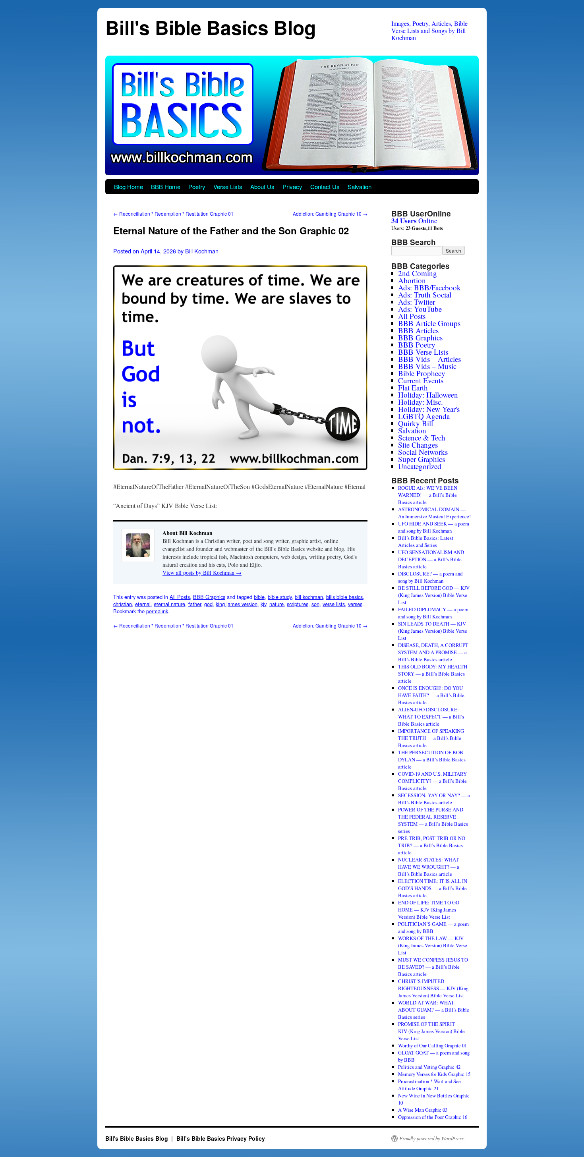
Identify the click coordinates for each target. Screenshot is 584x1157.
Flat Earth (413, 387)
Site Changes (418, 445)
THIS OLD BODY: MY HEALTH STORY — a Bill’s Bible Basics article (432, 673)
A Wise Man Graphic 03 (422, 1109)
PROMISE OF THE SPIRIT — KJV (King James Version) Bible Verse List (431, 1031)
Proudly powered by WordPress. (432, 1138)
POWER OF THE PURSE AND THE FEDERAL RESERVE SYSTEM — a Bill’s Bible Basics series (433, 820)
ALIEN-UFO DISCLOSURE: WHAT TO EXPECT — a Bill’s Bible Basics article (431, 716)
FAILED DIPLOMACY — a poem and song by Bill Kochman (433, 613)
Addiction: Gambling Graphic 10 (330, 213)
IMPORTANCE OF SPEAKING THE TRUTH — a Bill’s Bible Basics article (431, 738)
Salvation (359, 186)
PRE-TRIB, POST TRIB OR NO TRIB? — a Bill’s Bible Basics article (431, 845)
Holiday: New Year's (429, 409)
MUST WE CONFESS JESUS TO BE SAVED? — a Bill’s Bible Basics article (433, 966)
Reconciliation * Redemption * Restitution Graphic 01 (173, 213)
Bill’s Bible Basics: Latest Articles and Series (425, 541)
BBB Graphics (209, 597)
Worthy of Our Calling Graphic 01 (432, 1045)
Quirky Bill (415, 423)
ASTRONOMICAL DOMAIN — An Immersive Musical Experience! (434, 513)
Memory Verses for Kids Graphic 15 (434, 1074)
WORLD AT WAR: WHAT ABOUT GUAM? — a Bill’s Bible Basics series (433, 1009)
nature (276, 604)
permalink (157, 611)
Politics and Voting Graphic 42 (429, 1066)
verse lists (334, 604)
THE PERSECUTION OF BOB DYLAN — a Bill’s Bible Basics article (432, 759)
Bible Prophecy (421, 373)
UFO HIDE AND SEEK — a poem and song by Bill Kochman (433, 527)
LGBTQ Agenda (424, 416)
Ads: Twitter (416, 302)
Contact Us (325, 186)
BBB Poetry (416, 345)
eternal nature (169, 604)
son (315, 604)
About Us (262, 186)
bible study (280, 597)
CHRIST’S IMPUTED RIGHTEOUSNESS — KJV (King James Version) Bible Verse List (433, 988)
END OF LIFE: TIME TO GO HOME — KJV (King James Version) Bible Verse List (428, 909)
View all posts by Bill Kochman (202, 572)
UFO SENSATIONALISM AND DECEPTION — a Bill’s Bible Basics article (431, 559)
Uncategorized (419, 466)
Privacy (292, 186)
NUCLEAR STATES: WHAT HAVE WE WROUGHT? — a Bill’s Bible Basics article (428, 866)
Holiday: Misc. (420, 402)
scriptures (297, 604)
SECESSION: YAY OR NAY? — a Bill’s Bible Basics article (434, 799)
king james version (236, 604)
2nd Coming (417, 273)
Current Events (420, 380)
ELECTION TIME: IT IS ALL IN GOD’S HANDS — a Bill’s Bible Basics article (432, 888)
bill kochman (309, 597)
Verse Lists (227, 186)
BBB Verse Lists (423, 352)
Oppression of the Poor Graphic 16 (432, 1116)
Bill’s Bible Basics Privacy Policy (220, 1138)
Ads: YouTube (420, 309)
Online (414, 220)
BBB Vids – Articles (429, 359)
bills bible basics (344, 597)
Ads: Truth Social (424, 294)
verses (355, 604)
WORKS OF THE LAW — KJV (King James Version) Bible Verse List (432, 945)
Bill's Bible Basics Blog (210, 27)
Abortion (412, 280)
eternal (143, 604)
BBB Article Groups (429, 323)
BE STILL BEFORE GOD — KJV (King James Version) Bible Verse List (434, 595)
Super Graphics (421, 459)
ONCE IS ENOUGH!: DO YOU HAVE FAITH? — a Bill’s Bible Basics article (431, 695)
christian (122, 604)
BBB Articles (418, 330)
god (208, 604)
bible (259, 597)
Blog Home (128, 186)
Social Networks (423, 452)
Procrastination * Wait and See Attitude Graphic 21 (429, 1085)
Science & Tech (421, 437)
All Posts (180, 597)
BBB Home (165, 186)
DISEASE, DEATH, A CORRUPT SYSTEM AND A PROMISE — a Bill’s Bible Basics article (433, 652)
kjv (263, 604)
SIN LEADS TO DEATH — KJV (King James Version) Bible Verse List (432, 630)
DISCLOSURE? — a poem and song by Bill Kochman (430, 577)
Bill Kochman (202, 251)
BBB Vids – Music (427, 366)
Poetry (196, 186)
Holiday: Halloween (428, 395)
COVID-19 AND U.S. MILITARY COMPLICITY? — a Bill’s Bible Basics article (432, 781)
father (194, 604)
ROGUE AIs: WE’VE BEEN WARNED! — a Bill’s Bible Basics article (427, 495)
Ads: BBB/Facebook (429, 287)
